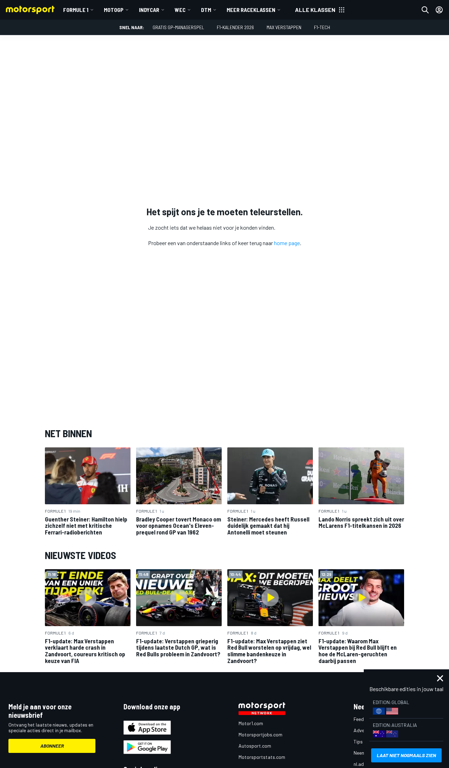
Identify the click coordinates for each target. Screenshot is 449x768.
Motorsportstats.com (262, 757)
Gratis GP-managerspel (178, 27)
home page (287, 242)
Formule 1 (75, 9)
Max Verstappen (284, 27)
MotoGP (113, 9)
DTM (206, 9)
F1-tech (322, 27)
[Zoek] (425, 10)
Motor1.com (251, 723)
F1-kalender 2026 (235, 27)
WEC (180, 9)
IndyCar (149, 9)
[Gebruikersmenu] (439, 10)
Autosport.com (255, 746)
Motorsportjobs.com (260, 734)
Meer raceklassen (251, 9)
